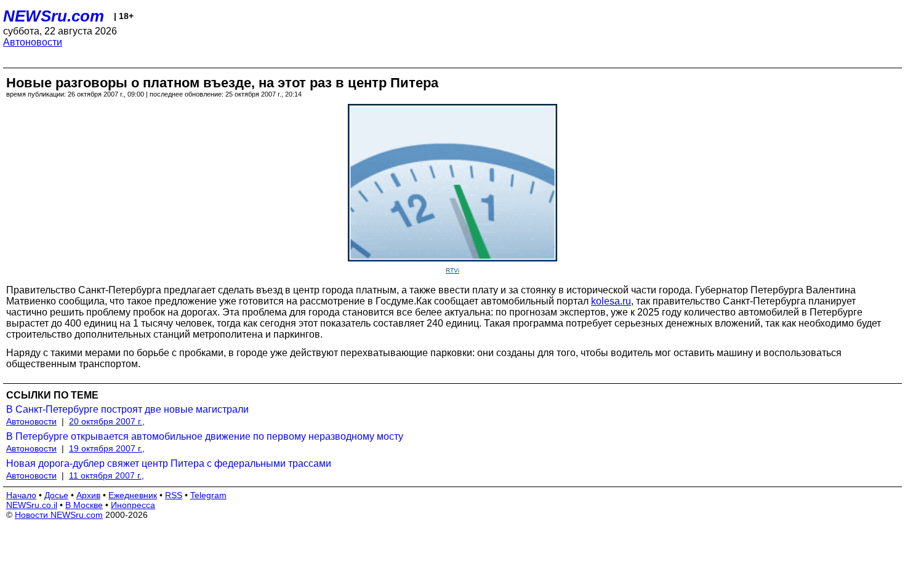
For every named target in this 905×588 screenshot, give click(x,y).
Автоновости (32, 42)
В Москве (84, 505)
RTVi (452, 270)
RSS (173, 495)
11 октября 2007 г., (106, 475)
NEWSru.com (53, 16)
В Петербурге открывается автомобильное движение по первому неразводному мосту (204, 436)
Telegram (208, 495)
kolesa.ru (611, 301)
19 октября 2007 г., (107, 448)
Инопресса (133, 505)
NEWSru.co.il (31, 505)
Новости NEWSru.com (59, 515)
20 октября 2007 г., (107, 421)
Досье (56, 495)
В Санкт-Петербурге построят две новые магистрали (127, 409)
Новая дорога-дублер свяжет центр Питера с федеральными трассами (168, 463)
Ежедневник (132, 495)
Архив (88, 495)
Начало (21, 495)
